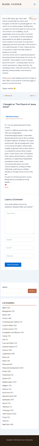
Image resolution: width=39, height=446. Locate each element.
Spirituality (6, 400)
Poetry (4, 371)
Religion (5, 386)
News (4, 361)
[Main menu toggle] (34, 4)
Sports (4, 403)
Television (6, 407)
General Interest (8, 347)
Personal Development (10, 368)
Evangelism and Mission (11, 332)
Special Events (7, 396)
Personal (5, 364)
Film (3, 340)
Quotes (5, 378)
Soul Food (6, 393)
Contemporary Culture (10, 322)
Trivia (4, 421)
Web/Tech (6, 424)
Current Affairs (7, 325)
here (8, 78)
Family (4, 336)
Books (4, 315)
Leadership (6, 354)
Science (5, 389)
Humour (5, 350)
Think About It (7, 414)
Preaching (6, 375)
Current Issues (7, 329)
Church (5, 318)
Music (4, 357)
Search (4, 287)
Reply (6, 187)
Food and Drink (8, 343)
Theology (5, 410)
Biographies (6, 311)
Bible (4, 308)
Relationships (7, 382)
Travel (4, 417)
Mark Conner (12, 4)
